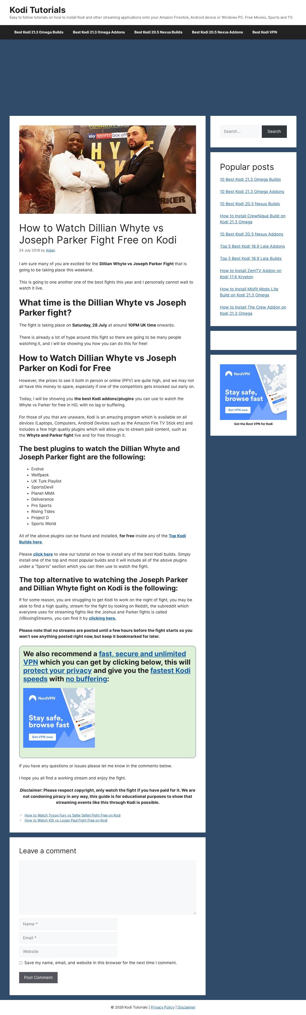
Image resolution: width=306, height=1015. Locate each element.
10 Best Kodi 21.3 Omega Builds (250, 179)
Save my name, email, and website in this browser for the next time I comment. (100, 962)
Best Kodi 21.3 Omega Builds (38, 32)
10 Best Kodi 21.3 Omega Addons (252, 191)
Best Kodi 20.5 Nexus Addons (217, 32)
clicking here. (102, 618)
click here (43, 554)
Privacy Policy (163, 1007)
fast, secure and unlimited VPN (104, 658)
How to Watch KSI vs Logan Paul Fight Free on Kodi (66, 820)
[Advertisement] (153, 75)
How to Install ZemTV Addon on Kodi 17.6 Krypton (250, 273)
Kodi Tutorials (38, 10)
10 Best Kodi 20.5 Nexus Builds (250, 203)
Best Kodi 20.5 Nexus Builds (158, 32)
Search (274, 131)
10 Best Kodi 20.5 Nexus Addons (251, 234)
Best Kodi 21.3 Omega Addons (99, 32)
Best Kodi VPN (264, 32)
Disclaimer (187, 1007)
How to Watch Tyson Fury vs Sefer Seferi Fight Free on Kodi (72, 815)
